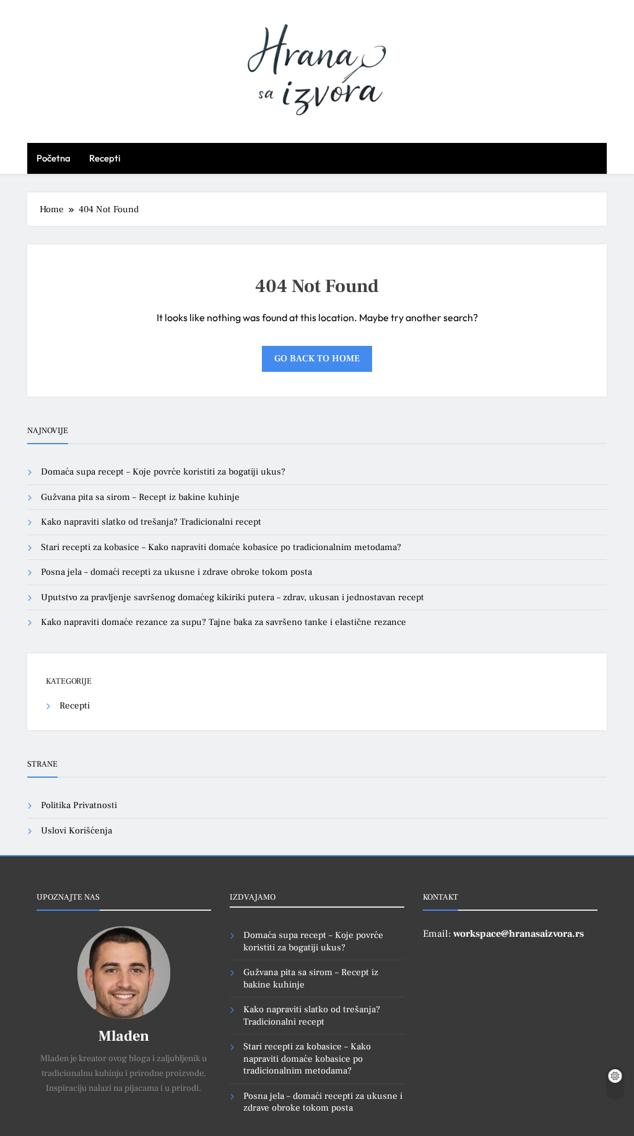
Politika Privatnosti (79, 805)
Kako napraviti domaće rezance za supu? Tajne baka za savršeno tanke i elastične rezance (223, 622)
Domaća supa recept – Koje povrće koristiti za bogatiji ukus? (163, 472)
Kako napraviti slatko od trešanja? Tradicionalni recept (151, 522)
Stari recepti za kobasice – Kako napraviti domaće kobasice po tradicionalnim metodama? (221, 547)
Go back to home (317, 358)
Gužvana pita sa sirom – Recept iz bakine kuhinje (140, 497)
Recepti (104, 158)
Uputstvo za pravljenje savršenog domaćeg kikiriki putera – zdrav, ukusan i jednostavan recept (232, 597)
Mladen (123, 1036)
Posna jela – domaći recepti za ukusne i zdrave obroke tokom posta (176, 572)
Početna (54, 158)
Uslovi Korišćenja (76, 831)
